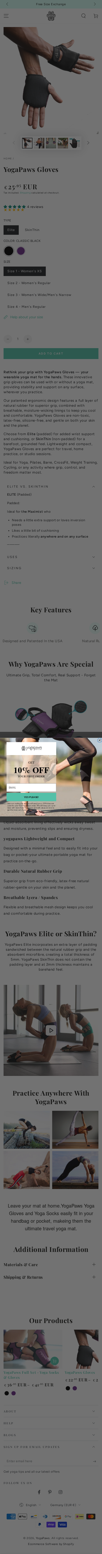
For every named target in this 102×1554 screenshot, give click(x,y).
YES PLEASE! (31, 797)
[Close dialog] (99, 740)
